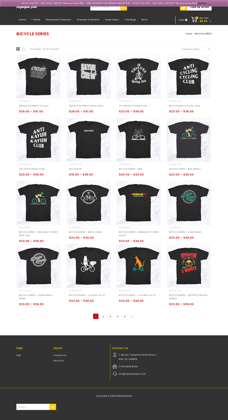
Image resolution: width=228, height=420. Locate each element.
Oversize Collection (88, 19)
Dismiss (202, 3)
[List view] (24, 49)
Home (22, 19)
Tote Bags (130, 19)
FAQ (18, 355)
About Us (58, 360)
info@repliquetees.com (132, 373)
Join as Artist (199, 7)
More (145, 19)
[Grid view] (18, 49)
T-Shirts (36, 19)
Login (182, 19)
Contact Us (59, 355)
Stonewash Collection (58, 19)
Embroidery (112, 19)
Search (123, 7)
